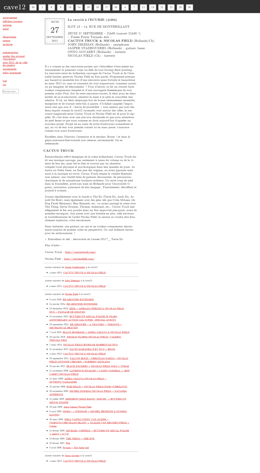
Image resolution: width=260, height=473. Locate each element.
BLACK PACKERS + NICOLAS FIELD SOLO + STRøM (98, 366)
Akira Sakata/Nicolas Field (77, 406)
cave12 (15, 6)
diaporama (9, 37)
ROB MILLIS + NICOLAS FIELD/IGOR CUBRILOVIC (97, 386)
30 (33, 7)
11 (143, 7)
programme (10, 17)
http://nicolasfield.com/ (79, 259)
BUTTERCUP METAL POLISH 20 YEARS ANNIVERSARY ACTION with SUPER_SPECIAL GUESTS (83, 318)
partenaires (10, 69)
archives (8, 44)
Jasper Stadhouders (75, 267)
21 (161, 7)
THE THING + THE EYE (80, 438)
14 (78, 7)
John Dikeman (72, 280)
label (6, 29)
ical (5, 81)
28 (180, 7)
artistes (7, 25)
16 (88, 7)
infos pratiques (12, 73)
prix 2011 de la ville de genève (15, 63)
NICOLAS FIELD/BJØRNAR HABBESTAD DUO (90, 344)
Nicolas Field (71, 294)
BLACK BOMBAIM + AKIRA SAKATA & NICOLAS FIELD (96, 332)
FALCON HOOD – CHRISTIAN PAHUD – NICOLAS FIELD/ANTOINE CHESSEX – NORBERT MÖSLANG (88, 360)
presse (6, 40)
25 (171, 7)
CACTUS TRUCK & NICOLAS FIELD (84, 272)
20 (97, 7)
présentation (10, 52)
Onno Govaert (72, 455)
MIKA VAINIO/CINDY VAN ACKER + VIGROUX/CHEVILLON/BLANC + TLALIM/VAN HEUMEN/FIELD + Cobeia (89, 423)
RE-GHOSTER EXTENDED (78, 299)
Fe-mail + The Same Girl (76, 447)
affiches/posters (12, 21)
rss (4, 84)
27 (106, 7)
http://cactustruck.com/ (80, 252)
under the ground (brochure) (14, 57)
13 (69, 7)
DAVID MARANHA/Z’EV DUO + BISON (92, 349)
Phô (68, 443)
